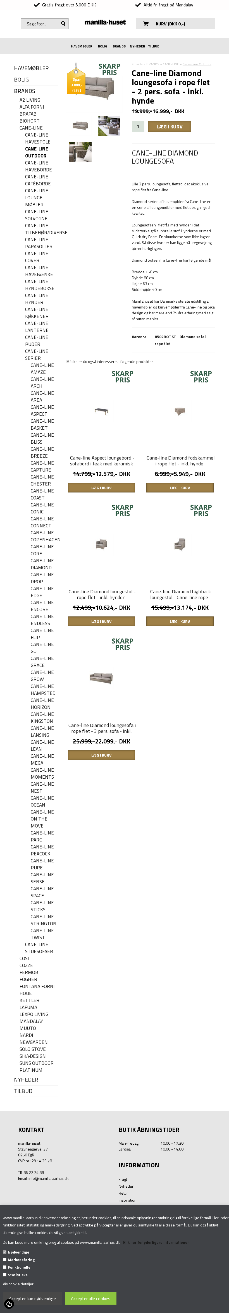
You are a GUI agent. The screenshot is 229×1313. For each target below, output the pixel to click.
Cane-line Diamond (42, 564)
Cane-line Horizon (42, 704)
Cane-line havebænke (39, 271)
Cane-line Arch (42, 383)
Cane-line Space (42, 892)
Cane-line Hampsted (43, 690)
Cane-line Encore (42, 606)
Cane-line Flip (42, 634)
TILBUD (153, 46)
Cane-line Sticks (42, 906)
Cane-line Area (42, 397)
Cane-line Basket (42, 425)
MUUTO (28, 1028)
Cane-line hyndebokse (39, 285)
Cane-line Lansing (42, 732)
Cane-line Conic (42, 508)
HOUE (26, 993)
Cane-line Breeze (42, 453)
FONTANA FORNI (37, 986)
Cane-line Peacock (42, 850)
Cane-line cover (36, 257)
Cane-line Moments (42, 774)
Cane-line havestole (38, 138)
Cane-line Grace (42, 662)
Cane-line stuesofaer (39, 948)
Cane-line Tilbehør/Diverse (41, 229)
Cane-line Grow (42, 676)
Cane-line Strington (43, 920)
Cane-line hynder (36, 299)
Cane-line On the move (42, 819)
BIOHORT (30, 121)
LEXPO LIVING (34, 1014)
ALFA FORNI (32, 107)
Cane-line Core (42, 550)
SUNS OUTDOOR (37, 1063)
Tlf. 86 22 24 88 (31, 1172)
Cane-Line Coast (42, 494)
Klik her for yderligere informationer (156, 1242)
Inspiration (128, 1200)
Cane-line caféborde (38, 180)
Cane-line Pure (42, 864)
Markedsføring (21, 1259)
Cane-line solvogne (36, 215)
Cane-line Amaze (42, 369)
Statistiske (18, 1275)
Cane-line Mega (42, 760)
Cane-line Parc (42, 836)
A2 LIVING (30, 100)
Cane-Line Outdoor (36, 152)
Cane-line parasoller (39, 243)
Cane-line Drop (42, 578)
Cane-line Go (42, 648)
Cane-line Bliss (42, 439)
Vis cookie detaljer (18, 1284)
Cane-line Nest (42, 788)
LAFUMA (28, 1007)
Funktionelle (19, 1267)
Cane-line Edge (42, 592)
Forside (137, 64)
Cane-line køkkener (37, 313)
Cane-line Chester (42, 480)
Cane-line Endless (42, 620)
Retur (123, 1193)
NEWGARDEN (34, 1042)
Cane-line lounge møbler (36, 197)
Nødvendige (18, 1252)
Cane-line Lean (42, 746)
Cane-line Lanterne (37, 327)
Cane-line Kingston (42, 718)
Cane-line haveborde (38, 166)
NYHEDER (137, 46)
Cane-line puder (36, 341)
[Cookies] (9, 1304)
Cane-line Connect (42, 522)
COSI (24, 958)
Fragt (123, 1179)
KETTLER (29, 1000)
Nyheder (126, 1186)
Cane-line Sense (42, 878)
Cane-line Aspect (42, 411)
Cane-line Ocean (42, 802)
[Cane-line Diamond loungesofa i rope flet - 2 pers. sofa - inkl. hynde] (80, 125)
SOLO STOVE (33, 1049)
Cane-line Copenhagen (44, 536)
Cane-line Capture (42, 466)
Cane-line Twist (42, 934)
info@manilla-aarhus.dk (48, 1178)
